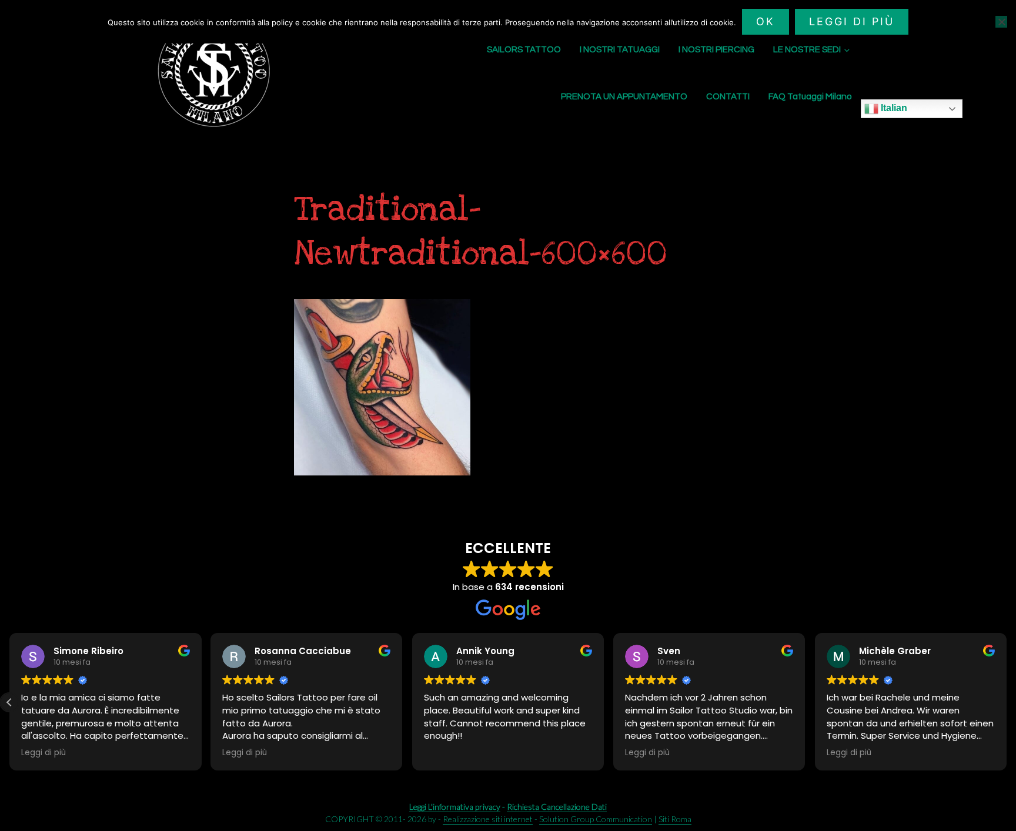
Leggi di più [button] (43, 753)
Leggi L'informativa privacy (454, 807)
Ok (765, 21)
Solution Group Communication (595, 819)
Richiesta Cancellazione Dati (557, 807)
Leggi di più (851, 21)
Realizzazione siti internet (488, 819)
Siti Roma (675, 819)
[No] (1001, 22)
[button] (9, 702)
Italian (892, 108)
